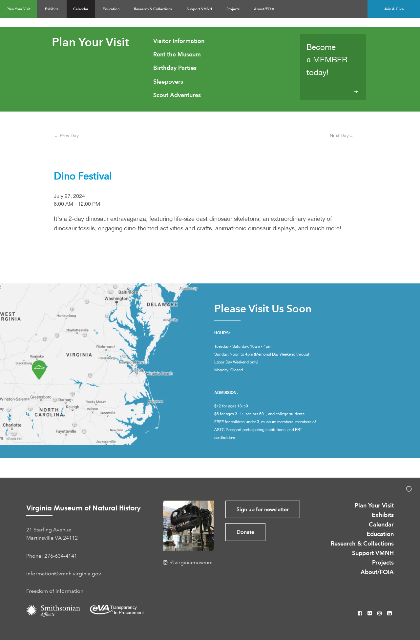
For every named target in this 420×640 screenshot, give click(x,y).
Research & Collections (153, 9)
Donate (245, 532)
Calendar (80, 9)
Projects (233, 9)
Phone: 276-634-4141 (51, 556)
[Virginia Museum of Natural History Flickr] (370, 613)
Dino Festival (83, 176)
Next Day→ (341, 135)
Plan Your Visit (19, 9)
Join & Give (394, 9)
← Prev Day (66, 135)
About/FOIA (264, 9)
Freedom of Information (54, 591)
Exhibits (51, 9)
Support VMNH (199, 9)
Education (111, 9)
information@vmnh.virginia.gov (63, 573)
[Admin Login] (402, 490)
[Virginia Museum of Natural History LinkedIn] (389, 613)
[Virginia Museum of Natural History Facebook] (361, 613)
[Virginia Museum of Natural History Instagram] (380, 613)
